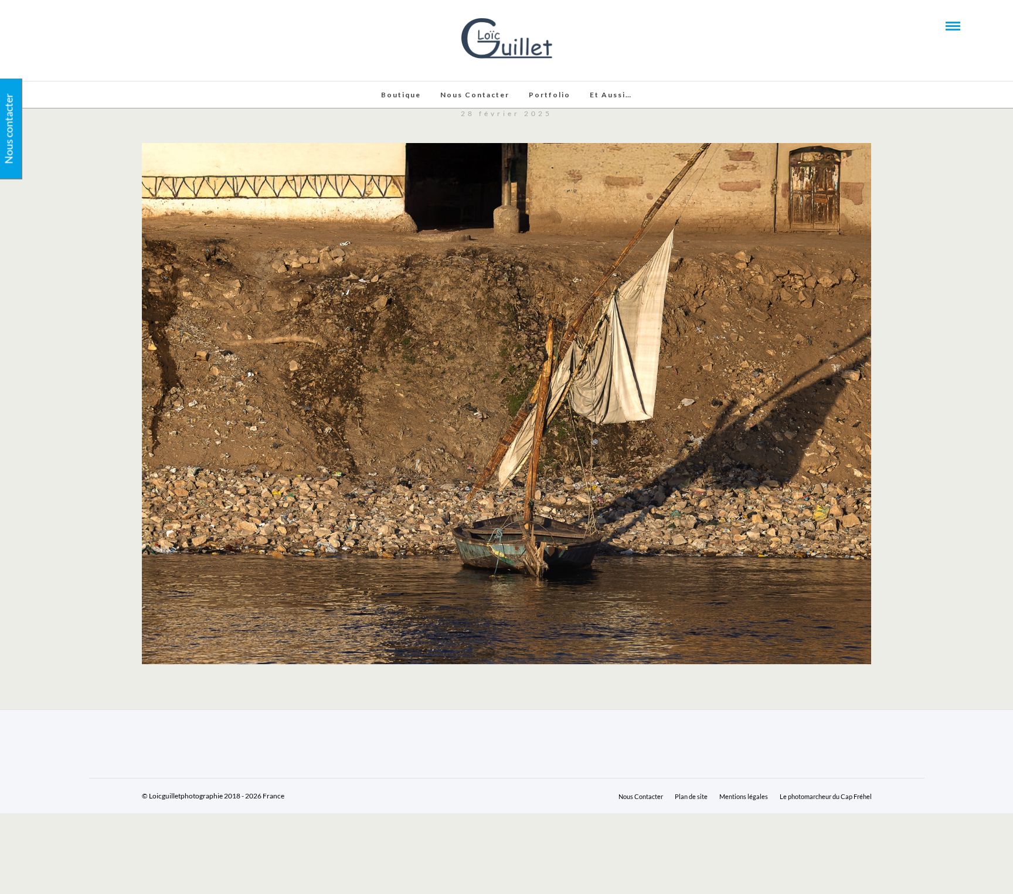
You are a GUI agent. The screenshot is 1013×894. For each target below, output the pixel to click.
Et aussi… (611, 94)
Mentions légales (743, 796)
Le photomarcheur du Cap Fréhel (826, 796)
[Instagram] (104, 25)
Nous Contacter (474, 94)
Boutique (401, 94)
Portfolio (549, 94)
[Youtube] (73, 25)
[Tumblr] (88, 25)
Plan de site (691, 796)
